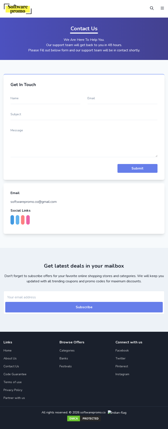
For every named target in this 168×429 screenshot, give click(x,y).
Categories (67, 350)
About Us (10, 358)
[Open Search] (152, 8)
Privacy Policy (13, 390)
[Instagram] (29, 220)
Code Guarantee (15, 374)
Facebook (122, 350)
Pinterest (122, 366)
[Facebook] (13, 220)
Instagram (122, 374)
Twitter (121, 358)
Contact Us (11, 366)
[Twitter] (18, 220)
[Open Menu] (162, 8)
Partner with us (14, 398)
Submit (137, 168)
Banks (64, 358)
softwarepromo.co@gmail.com (33, 201)
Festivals (66, 366)
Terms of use (13, 382)
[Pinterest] (23, 220)
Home (8, 350)
